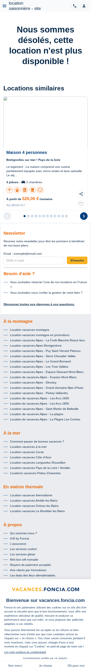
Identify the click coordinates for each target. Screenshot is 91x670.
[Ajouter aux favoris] (81, 203)
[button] (84, 6)
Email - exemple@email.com (23, 253)
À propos (12, 524)
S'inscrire (77, 260)
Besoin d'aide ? (19, 273)
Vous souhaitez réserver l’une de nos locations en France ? (48, 284)
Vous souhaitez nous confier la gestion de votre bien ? (46, 292)
